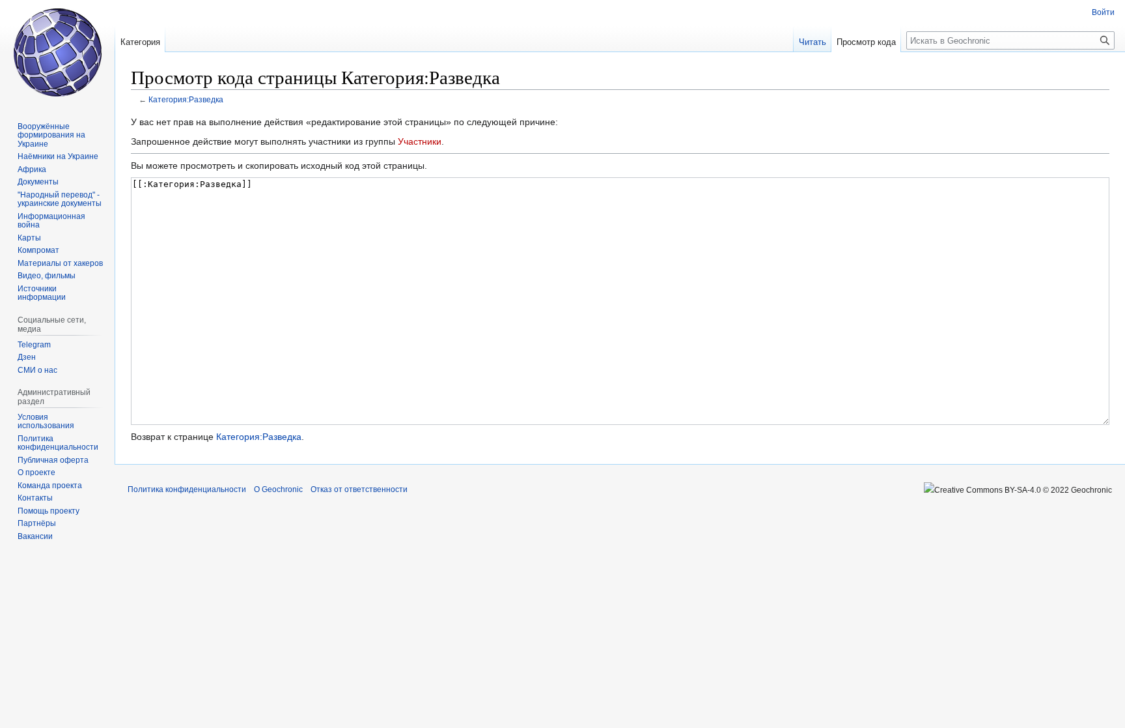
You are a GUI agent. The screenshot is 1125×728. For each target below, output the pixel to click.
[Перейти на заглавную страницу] (57, 52)
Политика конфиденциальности (187, 489)
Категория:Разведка (185, 99)
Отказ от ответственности (359, 489)
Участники (419, 141)
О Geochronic (278, 489)
